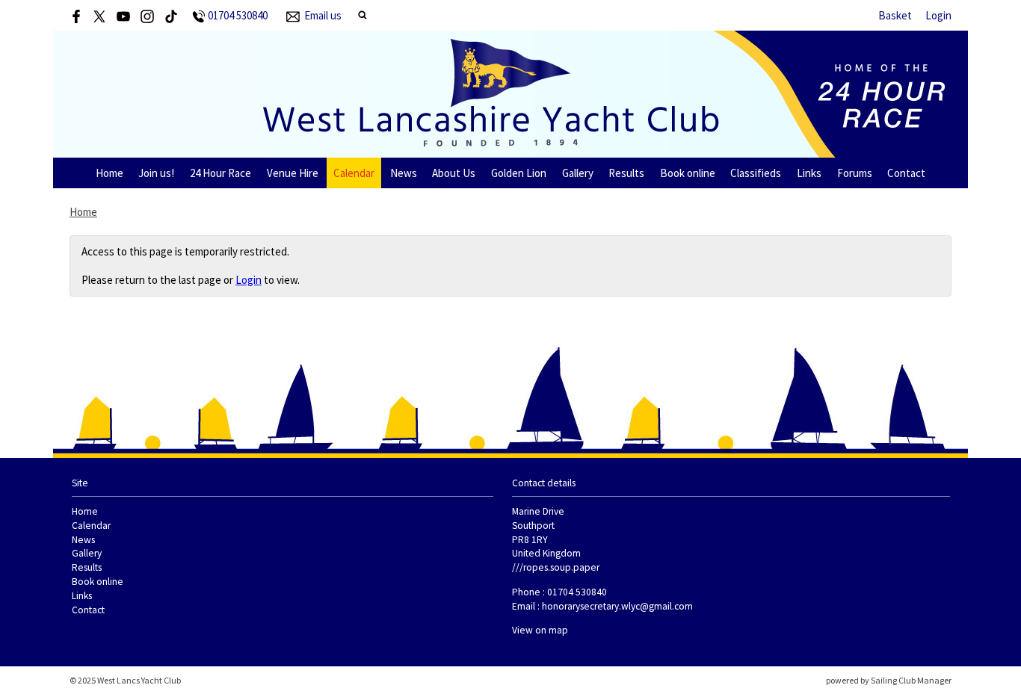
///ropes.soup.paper (555, 567)
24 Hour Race (220, 173)
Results (626, 173)
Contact (906, 173)
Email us (323, 15)
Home (109, 173)
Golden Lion (518, 173)
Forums (854, 173)
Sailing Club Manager (911, 680)
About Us (453, 173)
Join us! (156, 173)
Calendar (353, 173)
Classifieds (755, 173)
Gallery (577, 173)
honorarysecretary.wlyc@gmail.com (617, 606)
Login (938, 15)
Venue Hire (292, 173)
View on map (540, 630)
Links (809, 173)
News (403, 173)
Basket (895, 15)
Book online (687, 173)
